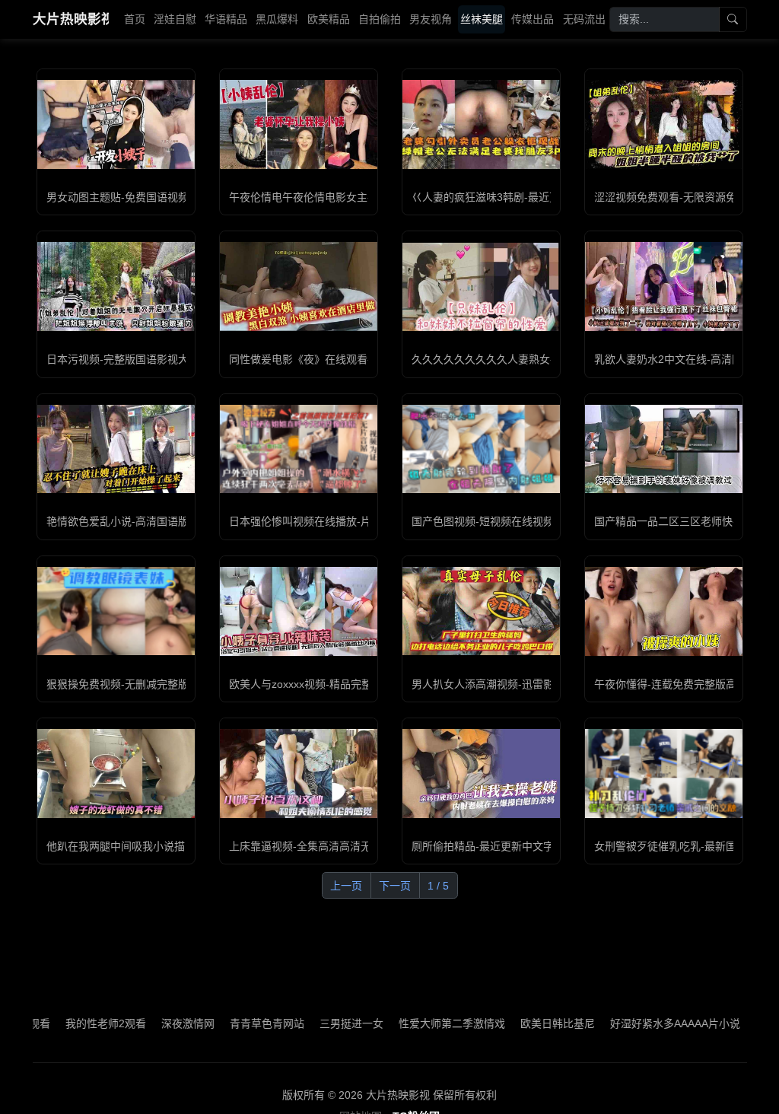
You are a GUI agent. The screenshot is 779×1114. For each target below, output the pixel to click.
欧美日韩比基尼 (525, 1023)
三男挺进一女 (319, 1023)
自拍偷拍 (379, 19)
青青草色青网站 (235, 1023)
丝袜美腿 (481, 19)
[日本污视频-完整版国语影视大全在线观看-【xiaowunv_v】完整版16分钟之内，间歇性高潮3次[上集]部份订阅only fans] (116, 286)
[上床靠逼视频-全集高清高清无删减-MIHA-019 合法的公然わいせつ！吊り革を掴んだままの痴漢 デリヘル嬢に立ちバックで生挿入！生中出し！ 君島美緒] (298, 773)
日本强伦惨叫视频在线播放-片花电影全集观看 (337, 521)
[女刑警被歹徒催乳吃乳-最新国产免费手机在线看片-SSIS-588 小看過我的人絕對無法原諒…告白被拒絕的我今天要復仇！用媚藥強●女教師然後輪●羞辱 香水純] (663, 773)
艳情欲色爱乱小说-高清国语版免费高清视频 (149, 521)
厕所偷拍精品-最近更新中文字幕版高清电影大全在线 (536, 846)
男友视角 (430, 19)
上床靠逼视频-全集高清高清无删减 (311, 846)
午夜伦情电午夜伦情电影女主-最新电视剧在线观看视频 (358, 197)
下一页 (395, 886)
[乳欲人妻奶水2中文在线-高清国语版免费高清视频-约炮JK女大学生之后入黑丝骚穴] (663, 286)
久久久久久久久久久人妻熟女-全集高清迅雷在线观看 (536, 359)
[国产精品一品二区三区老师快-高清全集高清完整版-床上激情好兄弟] (663, 449)
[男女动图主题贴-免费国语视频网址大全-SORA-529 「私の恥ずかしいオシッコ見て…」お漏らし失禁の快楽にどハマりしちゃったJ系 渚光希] (116, 124)
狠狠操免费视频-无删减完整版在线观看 (138, 684)
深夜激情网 (156, 1023)
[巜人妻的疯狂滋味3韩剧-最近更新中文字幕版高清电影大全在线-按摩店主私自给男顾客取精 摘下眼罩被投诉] (481, 124)
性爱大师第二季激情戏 (420, 1023)
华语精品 (226, 19)
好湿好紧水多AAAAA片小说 (643, 1023)
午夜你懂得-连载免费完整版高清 (670, 684)
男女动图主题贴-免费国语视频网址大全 (138, 197)
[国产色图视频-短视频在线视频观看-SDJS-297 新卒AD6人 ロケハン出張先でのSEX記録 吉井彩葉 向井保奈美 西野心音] (481, 449)
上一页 (346, 886)
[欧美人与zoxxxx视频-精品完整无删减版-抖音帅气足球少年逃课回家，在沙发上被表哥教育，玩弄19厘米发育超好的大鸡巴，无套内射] (298, 611)
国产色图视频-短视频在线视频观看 (493, 521)
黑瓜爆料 (277, 19)
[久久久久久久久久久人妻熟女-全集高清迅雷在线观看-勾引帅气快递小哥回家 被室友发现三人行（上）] (481, 287)
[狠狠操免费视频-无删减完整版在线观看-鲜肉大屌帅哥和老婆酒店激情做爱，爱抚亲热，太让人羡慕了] (116, 611)
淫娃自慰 (175, 19)
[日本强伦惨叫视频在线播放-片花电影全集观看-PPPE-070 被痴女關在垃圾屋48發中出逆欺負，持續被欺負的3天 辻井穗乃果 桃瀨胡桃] (298, 449)
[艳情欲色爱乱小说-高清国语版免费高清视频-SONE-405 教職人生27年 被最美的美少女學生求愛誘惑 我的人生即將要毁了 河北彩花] (116, 449)
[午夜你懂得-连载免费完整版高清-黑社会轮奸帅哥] (663, 611)
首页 (134, 19)
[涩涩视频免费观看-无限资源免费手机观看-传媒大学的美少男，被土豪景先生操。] (663, 124)
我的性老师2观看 (73, 1023)
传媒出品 (532, 19)
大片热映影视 (71, 19)
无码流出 (584, 19)
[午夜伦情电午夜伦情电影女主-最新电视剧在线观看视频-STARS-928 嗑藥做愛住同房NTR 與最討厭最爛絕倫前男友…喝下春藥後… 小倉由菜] (298, 124)
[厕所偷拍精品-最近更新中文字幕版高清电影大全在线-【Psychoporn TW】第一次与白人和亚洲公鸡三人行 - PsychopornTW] (481, 773)
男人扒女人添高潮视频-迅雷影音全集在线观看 (520, 684)
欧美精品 (328, 19)
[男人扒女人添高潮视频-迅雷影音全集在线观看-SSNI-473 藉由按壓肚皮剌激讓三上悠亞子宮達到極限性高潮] (481, 611)
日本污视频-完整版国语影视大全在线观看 (144, 359)
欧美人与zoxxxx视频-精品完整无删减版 (322, 684)
